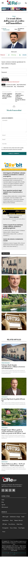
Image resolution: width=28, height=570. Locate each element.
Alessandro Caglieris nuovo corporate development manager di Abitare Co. (20, 97)
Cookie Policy (11, 552)
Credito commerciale (7, 86)
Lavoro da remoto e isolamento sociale (13, 240)
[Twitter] (10, 490)
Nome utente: (5, 67)
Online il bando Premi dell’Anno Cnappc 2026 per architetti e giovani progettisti (13, 226)
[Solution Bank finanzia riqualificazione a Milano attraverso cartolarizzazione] (14, 265)
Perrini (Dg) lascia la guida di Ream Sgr (13, 400)
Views (14, 16)
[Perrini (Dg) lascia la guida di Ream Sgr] (14, 284)
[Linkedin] (6, 490)
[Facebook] (3, 490)
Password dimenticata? (13, 82)
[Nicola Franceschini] (14, 107)
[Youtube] (13, 490)
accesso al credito (11, 84)
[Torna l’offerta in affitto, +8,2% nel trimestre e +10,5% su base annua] (14, 321)
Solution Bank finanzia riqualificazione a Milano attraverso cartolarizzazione (13, 366)
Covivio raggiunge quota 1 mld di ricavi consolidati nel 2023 (7, 96)
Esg (15, 86)
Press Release (6, 362)
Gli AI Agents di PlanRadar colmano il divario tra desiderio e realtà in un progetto (14, 174)
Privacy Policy (5, 552)
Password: (4, 72)
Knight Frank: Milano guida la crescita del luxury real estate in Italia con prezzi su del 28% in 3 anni (14, 431)
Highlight (5, 396)
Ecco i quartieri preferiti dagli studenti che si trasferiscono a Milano (12, 192)
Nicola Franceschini (6, 29)
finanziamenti (20, 86)
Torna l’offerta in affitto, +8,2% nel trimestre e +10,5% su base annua (13, 465)
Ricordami (5, 77)
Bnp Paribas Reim (21, 84)
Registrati (4, 82)
